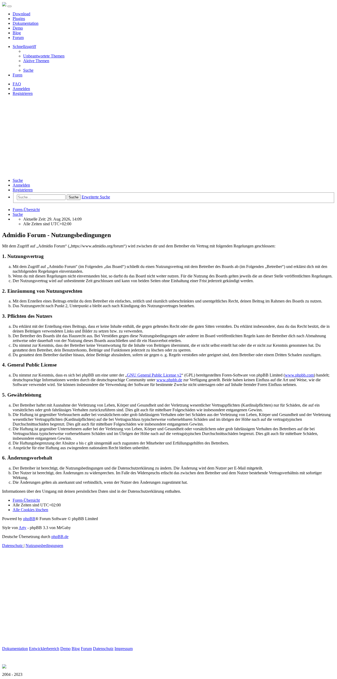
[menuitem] (44, 56)
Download (21, 14)
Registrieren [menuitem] (23, 93)
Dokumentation (25, 23)
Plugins (19, 18)
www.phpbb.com (299, 375)
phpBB (29, 518)
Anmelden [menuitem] (21, 88)
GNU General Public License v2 (154, 375)
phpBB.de (59, 536)
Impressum (124, 648)
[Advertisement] (168, 137)
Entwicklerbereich (44, 648)
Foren (17, 75)
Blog (17, 33)
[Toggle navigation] (9, 6)
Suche (18, 180)
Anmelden (21, 185)
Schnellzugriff (24, 46)
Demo (18, 28)
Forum (18, 37)
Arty (22, 527)
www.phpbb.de (169, 380)
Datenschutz (103, 648)
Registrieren (23, 190)
